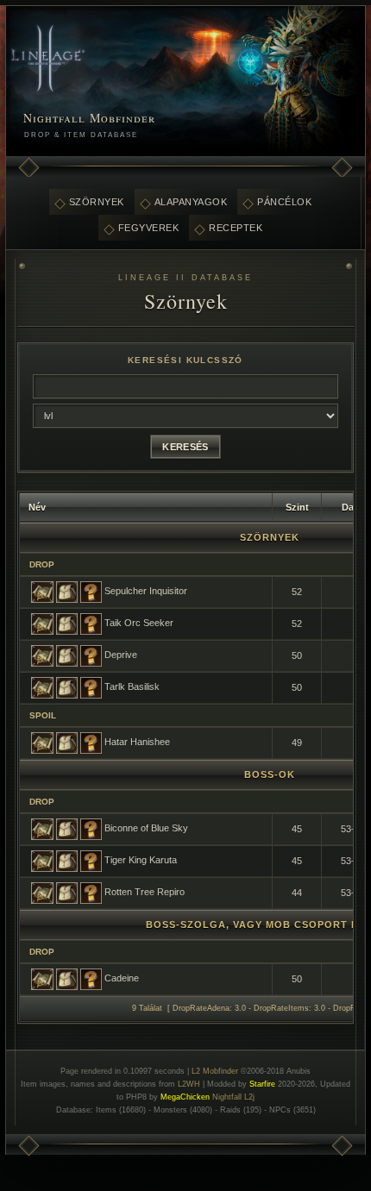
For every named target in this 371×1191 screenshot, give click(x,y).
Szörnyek (96, 202)
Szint (297, 507)
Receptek (235, 228)
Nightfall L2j (233, 1097)
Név (37, 507)
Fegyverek (148, 228)
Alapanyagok (191, 202)
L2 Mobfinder (215, 1071)
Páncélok (284, 202)
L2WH (189, 1084)
